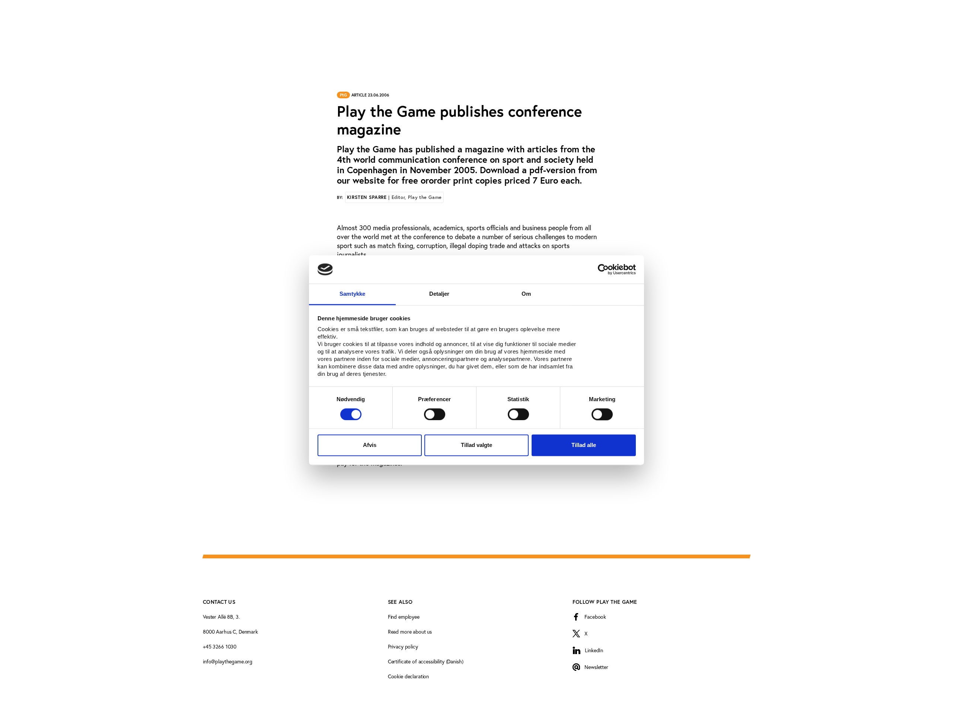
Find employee (404, 616)
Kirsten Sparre (394, 197)
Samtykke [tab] (352, 294)
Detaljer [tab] (439, 294)
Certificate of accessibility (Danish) (425, 661)
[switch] (434, 414)
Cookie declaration (408, 676)
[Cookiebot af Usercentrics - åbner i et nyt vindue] (603, 269)
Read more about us (410, 631)
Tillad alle (583, 445)
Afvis (369, 445)
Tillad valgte (476, 445)
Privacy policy (403, 646)
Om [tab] (526, 294)
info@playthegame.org (227, 661)
